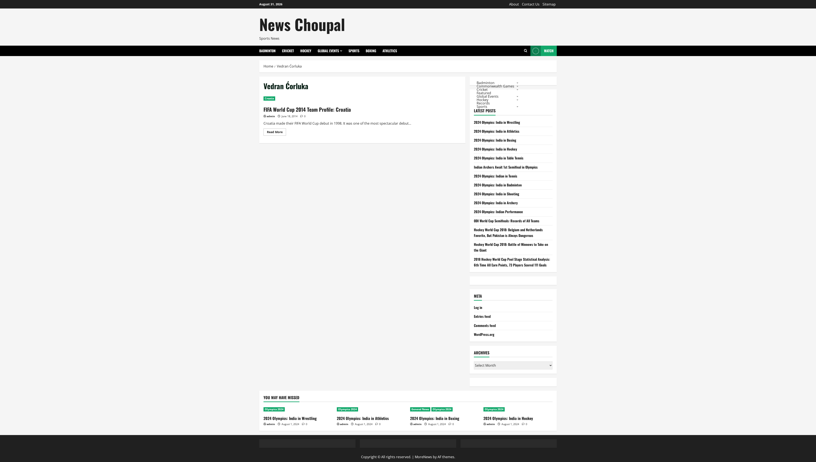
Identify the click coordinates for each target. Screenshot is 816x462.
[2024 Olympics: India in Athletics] (371, 409)
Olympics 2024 (274, 409)
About (514, 4)
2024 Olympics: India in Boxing (495, 140)
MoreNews (423, 457)
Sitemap (549, 4)
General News (420, 409)
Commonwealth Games (495, 86)
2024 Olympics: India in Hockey (495, 149)
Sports (353, 50)
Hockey (305, 50)
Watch (549, 50)
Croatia (269, 98)
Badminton (267, 50)
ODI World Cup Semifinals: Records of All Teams (506, 220)
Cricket (288, 50)
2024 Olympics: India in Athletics (496, 131)
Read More (276, 133)
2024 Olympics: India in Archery (496, 202)
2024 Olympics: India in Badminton (498, 184)
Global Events (328, 50)
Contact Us (531, 4)
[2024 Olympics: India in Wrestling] (298, 409)
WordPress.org (484, 334)
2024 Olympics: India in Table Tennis (498, 158)
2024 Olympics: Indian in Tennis (495, 176)
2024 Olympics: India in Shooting (496, 193)
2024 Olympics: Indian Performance (498, 211)
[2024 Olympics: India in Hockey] (517, 409)
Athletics (389, 50)
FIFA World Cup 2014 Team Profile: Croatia (307, 109)
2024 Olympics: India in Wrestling (497, 122)
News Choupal (302, 24)
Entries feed (482, 316)
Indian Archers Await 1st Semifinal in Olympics (506, 167)
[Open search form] (525, 51)
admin (271, 116)
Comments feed (485, 325)
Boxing (371, 50)
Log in (478, 307)
